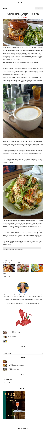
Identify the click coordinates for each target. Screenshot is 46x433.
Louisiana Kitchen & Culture (9, 377)
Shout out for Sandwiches (14, 332)
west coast (20, 249)
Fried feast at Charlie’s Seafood (8, 273)
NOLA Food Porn (7, 382)
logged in (9, 278)
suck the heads (23, 3)
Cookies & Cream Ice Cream (13, 369)
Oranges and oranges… (36, 272)
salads (16, 249)
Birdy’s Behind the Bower (27, 141)
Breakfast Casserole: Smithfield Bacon (16, 361)
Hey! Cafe (23, 159)
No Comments (26, 17)
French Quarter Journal (8, 384)
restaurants (11, 249)
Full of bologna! (12, 336)
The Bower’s (14, 242)
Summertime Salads (21, 272)
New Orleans (5, 249)
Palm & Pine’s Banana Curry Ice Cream (16, 365)
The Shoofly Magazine (8, 379)
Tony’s (18, 59)
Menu (6, 8)
